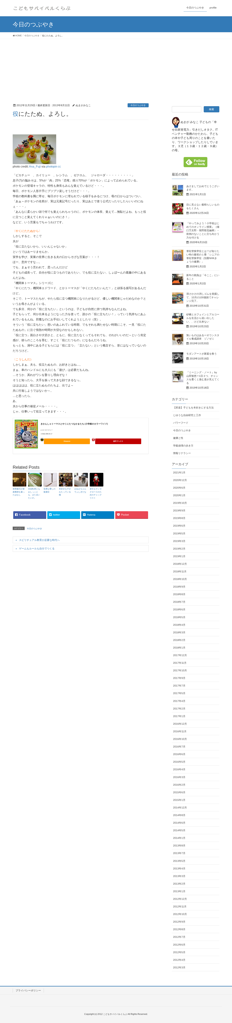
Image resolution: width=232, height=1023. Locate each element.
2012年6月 (179, 944)
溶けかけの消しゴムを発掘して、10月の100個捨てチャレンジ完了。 (202, 297)
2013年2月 (179, 883)
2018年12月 (180, 563)
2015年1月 (179, 800)
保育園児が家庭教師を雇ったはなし (19, 492)
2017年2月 (179, 708)
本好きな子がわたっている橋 (65, 492)
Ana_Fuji (35, 166)
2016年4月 (179, 769)
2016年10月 (180, 739)
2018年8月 (179, 594)
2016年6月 (179, 754)
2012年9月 (179, 921)
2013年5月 (179, 860)
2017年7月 (179, 685)
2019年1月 (179, 556)
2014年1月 (179, 837)
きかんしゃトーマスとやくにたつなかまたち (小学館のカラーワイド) (74, 424)
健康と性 (178, 438)
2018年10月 (180, 579)
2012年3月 (179, 967)
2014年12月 (180, 807)
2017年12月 (180, 655)
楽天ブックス (118, 441)
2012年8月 (179, 929)
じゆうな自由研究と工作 (187, 415)
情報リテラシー (182, 453)
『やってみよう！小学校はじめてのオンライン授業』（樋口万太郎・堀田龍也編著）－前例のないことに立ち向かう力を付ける (202, 230)
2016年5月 (179, 761)
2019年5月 (179, 533)
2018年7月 (179, 601)
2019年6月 (179, 525)
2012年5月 (179, 952)
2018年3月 (179, 632)
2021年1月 (179, 472)
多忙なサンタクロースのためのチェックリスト (96, 493)
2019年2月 (179, 548)
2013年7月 (179, 853)
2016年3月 (179, 777)
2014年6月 (179, 822)
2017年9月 (179, 678)
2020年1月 (179, 495)
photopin (51, 166)
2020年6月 (179, 487)
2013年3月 (179, 876)
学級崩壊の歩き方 (183, 445)
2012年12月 (180, 898)
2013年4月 (179, 868)
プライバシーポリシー (28, 990)
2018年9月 (179, 586)
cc (59, 166)
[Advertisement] (116, 66)
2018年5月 (179, 617)
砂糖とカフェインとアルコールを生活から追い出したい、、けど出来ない (202, 318)
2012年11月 (180, 906)
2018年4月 (179, 624)
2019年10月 (180, 502)
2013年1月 (179, 891)
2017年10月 (180, 670)
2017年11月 (180, 662)
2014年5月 (179, 830)
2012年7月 (179, 936)
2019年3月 (179, 541)
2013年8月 (179, 845)
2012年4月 (179, 959)
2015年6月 (179, 792)
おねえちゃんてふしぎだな (80, 490)
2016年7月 (179, 746)
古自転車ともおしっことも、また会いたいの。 (34, 493)
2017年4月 (179, 701)
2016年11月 (180, 731)
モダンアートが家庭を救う (201, 353)
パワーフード (180, 422)
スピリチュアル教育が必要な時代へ (39, 540)
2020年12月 (180, 480)
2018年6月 (179, 609)
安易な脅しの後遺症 (49, 490)
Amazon (67, 441)
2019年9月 (179, 510)
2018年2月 (179, 640)
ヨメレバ (49, 430)
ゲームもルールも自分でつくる (37, 548)
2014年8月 (179, 815)
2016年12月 (180, 723)
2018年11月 (180, 571)
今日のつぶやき (138, 105)
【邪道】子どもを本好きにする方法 (193, 407)
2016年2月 (179, 784)
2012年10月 (180, 914)
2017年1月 (179, 716)
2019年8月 (179, 518)
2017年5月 (179, 693)
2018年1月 (179, 647)
